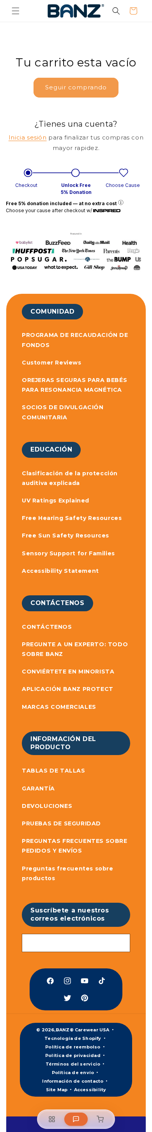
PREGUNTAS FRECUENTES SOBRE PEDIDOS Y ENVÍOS (74, 845)
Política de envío (73, 1072)
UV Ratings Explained (55, 500)
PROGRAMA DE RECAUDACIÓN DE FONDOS (75, 339)
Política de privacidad (73, 1055)
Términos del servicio (73, 1064)
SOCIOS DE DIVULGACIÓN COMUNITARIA (63, 412)
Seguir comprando (76, 87)
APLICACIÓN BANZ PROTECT (67, 688)
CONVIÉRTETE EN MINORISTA (68, 671)
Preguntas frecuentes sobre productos (67, 873)
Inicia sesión (28, 137)
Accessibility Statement (60, 570)
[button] (15, 10)
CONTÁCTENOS (47, 626)
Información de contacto (72, 1081)
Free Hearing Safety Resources (72, 518)
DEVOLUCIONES (47, 805)
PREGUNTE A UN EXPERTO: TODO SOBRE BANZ (75, 649)
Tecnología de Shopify (72, 1038)
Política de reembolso (73, 1047)
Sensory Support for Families (68, 553)
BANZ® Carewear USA (83, 1030)
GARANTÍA (38, 788)
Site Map (57, 1089)
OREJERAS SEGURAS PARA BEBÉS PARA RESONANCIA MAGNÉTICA (74, 385)
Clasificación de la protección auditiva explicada (70, 478)
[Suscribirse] (121, 943)
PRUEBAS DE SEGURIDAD (61, 823)
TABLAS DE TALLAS (53, 770)
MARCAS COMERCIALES (59, 706)
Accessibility (90, 1089)
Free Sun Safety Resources (65, 535)
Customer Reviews (51, 362)
